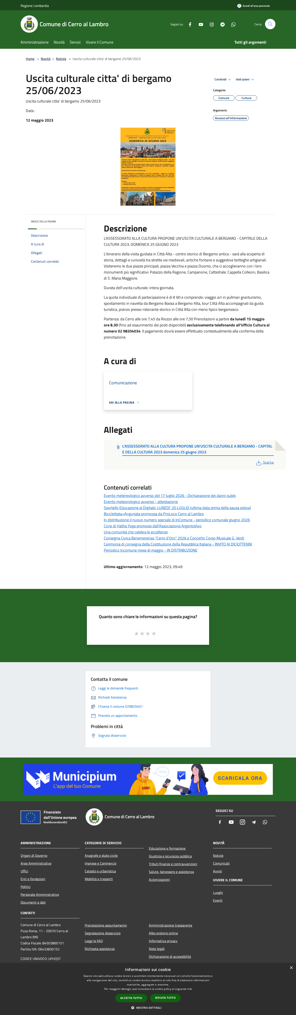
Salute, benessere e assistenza (171, 871)
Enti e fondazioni (33, 878)
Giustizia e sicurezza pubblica (170, 856)
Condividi (221, 79)
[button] (147, 1007)
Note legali (157, 948)
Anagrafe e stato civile (101, 855)
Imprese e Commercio (100, 863)
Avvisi (217, 871)
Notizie (61, 58)
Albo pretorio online (163, 933)
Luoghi (218, 892)
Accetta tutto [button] (131, 998)
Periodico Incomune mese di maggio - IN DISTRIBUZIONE (150, 550)
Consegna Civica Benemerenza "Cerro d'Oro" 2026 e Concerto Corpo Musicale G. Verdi (174, 538)
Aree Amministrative (36, 863)
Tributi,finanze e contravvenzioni (173, 864)
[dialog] (148, 989)
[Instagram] (210, 24)
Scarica (268, 462)
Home (30, 58)
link (189, 989)
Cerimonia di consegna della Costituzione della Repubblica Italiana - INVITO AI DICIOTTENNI (178, 544)
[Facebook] (188, 24)
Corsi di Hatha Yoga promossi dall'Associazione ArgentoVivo (153, 526)
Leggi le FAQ (94, 940)
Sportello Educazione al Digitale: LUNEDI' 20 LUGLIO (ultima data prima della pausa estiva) (177, 508)
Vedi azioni (243, 79)
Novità (45, 58)
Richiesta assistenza (100, 948)
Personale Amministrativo (40, 894)
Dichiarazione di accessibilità (170, 956)
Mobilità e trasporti (99, 878)
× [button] (291, 967)
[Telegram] (220, 24)
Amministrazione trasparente (170, 925)
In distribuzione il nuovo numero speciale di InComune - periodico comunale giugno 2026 (177, 520)
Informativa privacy (163, 940)
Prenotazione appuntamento (106, 925)
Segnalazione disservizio (102, 933)
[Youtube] (199, 24)
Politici (26, 886)
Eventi (218, 900)
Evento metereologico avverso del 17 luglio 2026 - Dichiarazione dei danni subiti (170, 496)
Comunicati (221, 863)
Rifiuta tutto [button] (165, 998)
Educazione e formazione (167, 848)
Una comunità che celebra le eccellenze (136, 532)
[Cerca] (270, 24)
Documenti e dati (33, 902)
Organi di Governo (34, 855)
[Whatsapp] (231, 24)
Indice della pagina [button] (43, 221)
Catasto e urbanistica (100, 871)
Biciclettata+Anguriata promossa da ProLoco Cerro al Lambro (154, 514)
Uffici (24, 871)
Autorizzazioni (159, 879)
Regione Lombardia (35, 5)
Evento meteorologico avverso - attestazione (141, 502)
